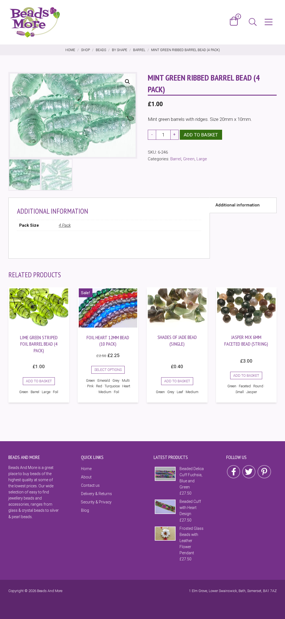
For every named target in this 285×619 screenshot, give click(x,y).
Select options (108, 370)
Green (189, 158)
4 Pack (65, 225)
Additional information (237, 205)
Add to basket (201, 135)
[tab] (243, 205)
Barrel (175, 158)
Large (201, 158)
